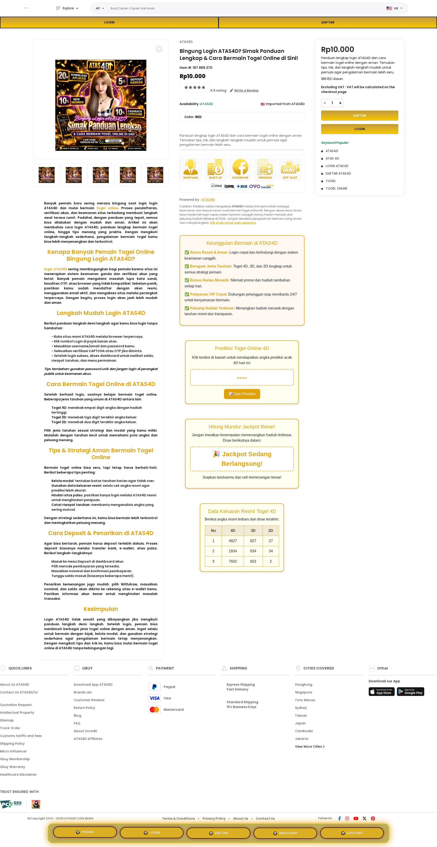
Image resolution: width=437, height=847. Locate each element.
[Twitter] (364, 819)
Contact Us (265, 818)
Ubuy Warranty (12, 767)
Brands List (83, 692)
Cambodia (304, 731)
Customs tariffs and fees (21, 736)
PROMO (88, 832)
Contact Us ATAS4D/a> (19, 692)
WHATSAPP (288, 831)
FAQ (77, 723)
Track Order (10, 728)
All (98, 8)
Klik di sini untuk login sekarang (233, 223)
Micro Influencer (13, 751)
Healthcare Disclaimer (18, 774)
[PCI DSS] (10, 804)
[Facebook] (339, 819)
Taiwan (301, 715)
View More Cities (309, 746)
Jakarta (301, 738)
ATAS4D (186, 41)
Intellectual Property (17, 712)
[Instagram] (347, 819)
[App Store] (382, 693)
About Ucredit (85, 731)
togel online (107, 208)
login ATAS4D (55, 269)
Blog (77, 715)
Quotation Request (16, 705)
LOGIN (109, 22)
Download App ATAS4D (93, 684)
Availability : (190, 104)
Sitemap (7, 720)
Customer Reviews (89, 700)
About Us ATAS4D (14, 684)
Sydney (301, 707)
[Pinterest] (373, 819)
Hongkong (303, 684)
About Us (240, 818)
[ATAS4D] (26, 8)
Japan (300, 723)
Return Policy (84, 707)
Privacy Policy (214, 818)
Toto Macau (305, 700)
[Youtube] (356, 819)
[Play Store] (410, 693)
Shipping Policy (12, 743)
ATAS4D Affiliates (88, 738)
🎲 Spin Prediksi (242, 394)
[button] (159, 49)
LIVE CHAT (355, 831)
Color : (193, 117)
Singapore (303, 692)
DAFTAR (327, 22)
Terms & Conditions (178, 818)
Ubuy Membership (15, 759)
